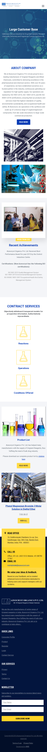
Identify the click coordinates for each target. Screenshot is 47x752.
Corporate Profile (8, 637)
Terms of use (17, 743)
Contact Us (6, 678)
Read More (23, 466)
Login (4, 651)
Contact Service (8, 655)
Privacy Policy (28, 743)
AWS (27, 746)
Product (5, 642)
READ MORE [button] (23, 122)
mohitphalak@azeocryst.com (18, 565)
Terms (4, 674)
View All (23, 521)
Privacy (4, 669)
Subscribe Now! (23, 718)
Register (5, 646)
